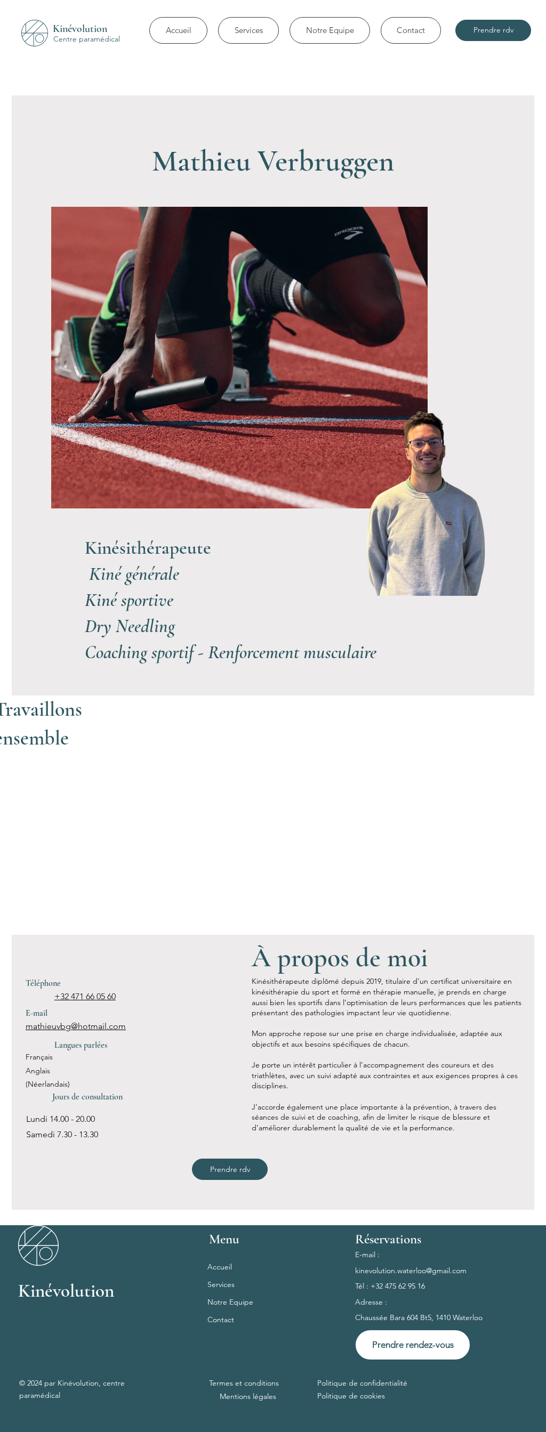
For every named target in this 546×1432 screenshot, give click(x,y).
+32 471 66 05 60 (85, 996)
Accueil (219, 1267)
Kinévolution (80, 28)
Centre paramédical (86, 39)
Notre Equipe (230, 1302)
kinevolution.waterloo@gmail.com (411, 1270)
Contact (220, 1319)
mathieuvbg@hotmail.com (76, 1026)
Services (221, 1284)
